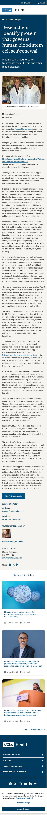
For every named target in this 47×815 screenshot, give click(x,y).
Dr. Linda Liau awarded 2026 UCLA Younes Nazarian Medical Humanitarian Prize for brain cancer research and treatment (22, 712)
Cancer (5, 511)
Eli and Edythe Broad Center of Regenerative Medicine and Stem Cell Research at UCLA (23, 160)
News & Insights (15, 19)
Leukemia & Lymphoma (11, 519)
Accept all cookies (23, 809)
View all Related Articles (33, 730)
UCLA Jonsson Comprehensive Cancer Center (20, 355)
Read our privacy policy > (24, 798)
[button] (26, 2)
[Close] (43, 790)
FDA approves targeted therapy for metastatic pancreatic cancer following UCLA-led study (21, 614)
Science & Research (17, 511)
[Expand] (42, 755)
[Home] (3, 19)
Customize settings (23, 803)
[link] (23, 536)
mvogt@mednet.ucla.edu (12, 558)
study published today (23, 129)
